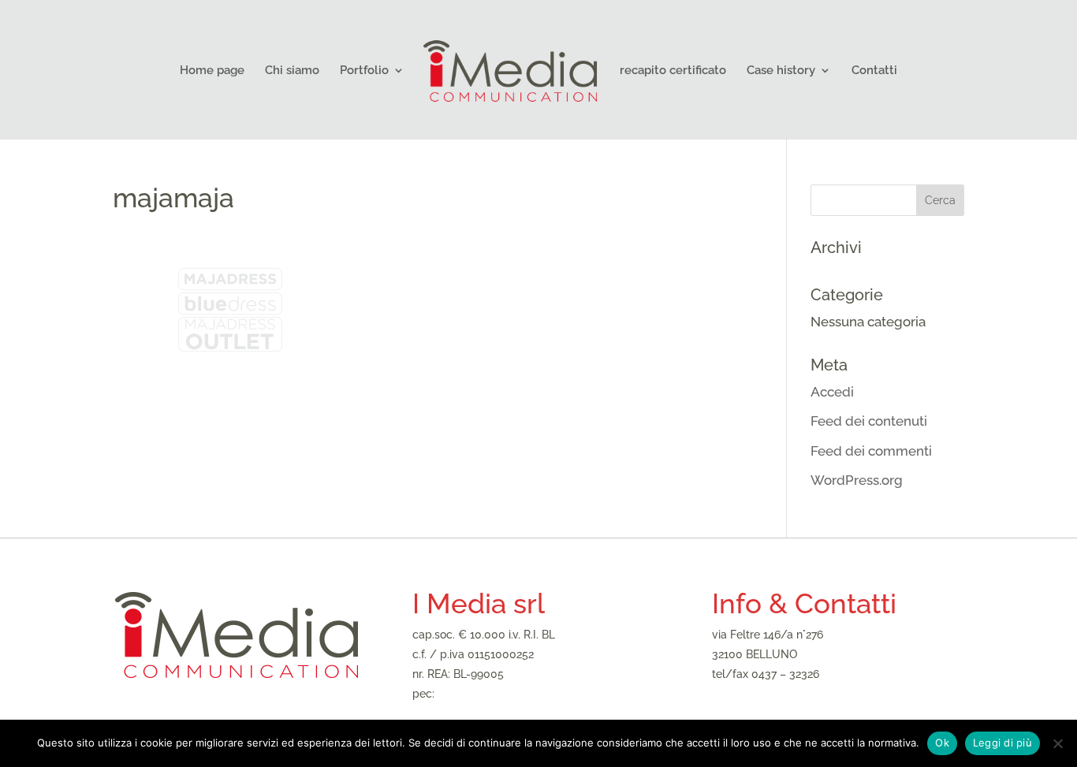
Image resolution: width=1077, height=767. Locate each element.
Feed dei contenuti (869, 421)
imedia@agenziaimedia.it (776, 693)
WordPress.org (857, 480)
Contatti (874, 71)
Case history (781, 71)
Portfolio (364, 71)
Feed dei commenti (871, 451)
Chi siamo (292, 71)
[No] (1057, 743)
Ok (942, 742)
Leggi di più (1002, 742)
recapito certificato (673, 71)
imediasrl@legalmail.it (494, 693)
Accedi (832, 392)
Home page (212, 71)
